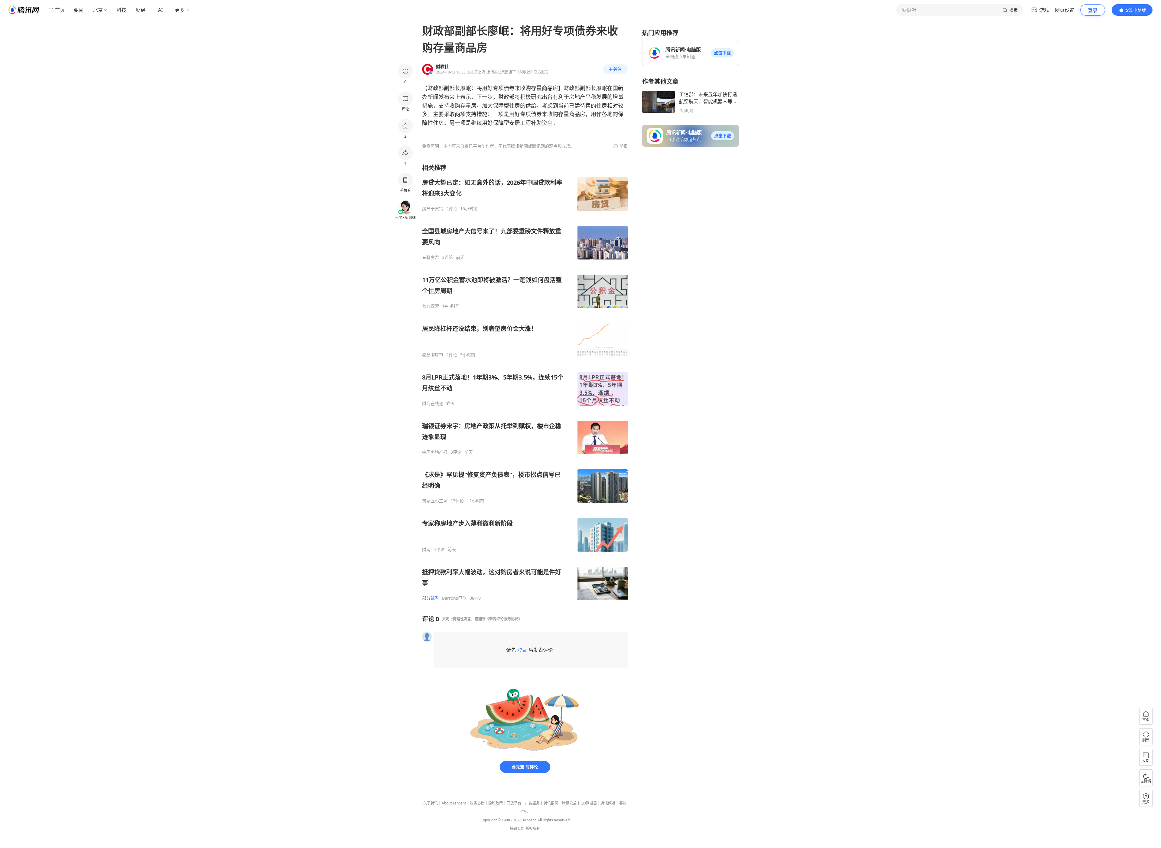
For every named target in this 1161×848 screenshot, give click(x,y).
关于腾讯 (430, 803)
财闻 (426, 549)
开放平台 (514, 803)
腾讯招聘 (551, 803)
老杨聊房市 (432, 355)
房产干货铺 (432, 209)
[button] (722, 52)
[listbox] (525, 382)
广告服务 (532, 803)
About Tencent (454, 803)
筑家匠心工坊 (434, 501)
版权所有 (532, 828)
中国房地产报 (434, 452)
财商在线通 (432, 403)
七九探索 (430, 306)
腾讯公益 (569, 803)
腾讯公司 (517, 828)
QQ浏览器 (588, 803)
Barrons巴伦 (454, 598)
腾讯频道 (608, 803)
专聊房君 (430, 257)
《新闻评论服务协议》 (504, 618)
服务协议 (477, 803)
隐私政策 (495, 803)
